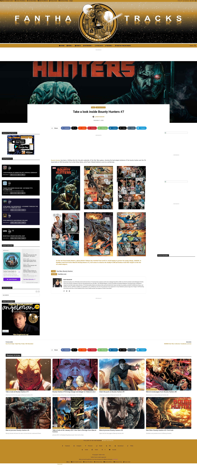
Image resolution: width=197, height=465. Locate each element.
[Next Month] (39, 291)
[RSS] (185, 1)
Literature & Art (100, 107)
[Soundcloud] (187, 1)
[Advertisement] (98, 54)
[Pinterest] (182, 1)
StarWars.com (62, 274)
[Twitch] (192, 1)
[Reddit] (183, 1)
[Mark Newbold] (94, 117)
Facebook (67, 445)
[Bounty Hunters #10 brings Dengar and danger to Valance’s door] (75, 375)
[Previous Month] (36, 291)
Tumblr (86, 449)
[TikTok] (189, 1)
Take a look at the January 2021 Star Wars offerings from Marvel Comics (74, 431)
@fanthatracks (108, 440)
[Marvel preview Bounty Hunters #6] (28, 413)
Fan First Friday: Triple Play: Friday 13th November (19, 343)
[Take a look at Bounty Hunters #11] (28, 375)
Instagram (79, 445)
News (93, 107)
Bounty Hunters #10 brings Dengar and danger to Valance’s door (74, 392)
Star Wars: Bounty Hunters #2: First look (159, 430)
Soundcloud (120, 445)
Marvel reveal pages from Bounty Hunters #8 (161, 392)
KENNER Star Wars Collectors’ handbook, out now (177, 343)
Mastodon (59, 464)
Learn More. (115, 459)
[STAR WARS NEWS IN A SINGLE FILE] (98, 23)
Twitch (96, 449)
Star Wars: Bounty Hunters (65, 271)
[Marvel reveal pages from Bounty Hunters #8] (168, 375)
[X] (194, 1)
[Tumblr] (190, 1)
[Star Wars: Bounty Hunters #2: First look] (168, 413)
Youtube (114, 449)
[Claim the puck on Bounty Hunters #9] (122, 375)
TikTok (131, 445)
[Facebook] (178, 1)
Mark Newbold (100, 116)
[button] (193, 45)
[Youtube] (196, 1)
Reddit (100, 445)
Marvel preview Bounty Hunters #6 (17, 430)
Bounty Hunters (55, 160)
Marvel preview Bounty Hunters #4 (111, 430)
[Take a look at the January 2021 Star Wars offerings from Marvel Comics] (75, 413)
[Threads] (69, 290)
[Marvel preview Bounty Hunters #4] (122, 413)
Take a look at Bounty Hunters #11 (17, 392)
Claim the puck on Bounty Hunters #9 (111, 392)
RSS (110, 445)
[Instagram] (180, 1)
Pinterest (90, 445)
